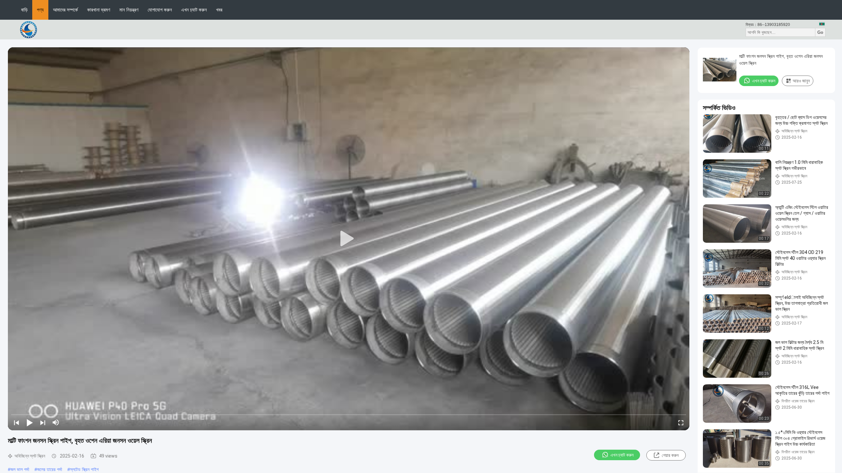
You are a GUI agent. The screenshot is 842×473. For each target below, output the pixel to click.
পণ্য (40, 9)
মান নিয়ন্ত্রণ (128, 9)
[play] (348, 239)
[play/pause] (29, 422)
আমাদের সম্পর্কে (65, 9)
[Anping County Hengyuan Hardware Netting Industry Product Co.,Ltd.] (29, 29)
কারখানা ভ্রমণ (98, 9)
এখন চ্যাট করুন (194, 9)
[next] (42, 422)
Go (820, 32)
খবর (219, 9)
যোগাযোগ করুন (160, 9)
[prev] (16, 422)
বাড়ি (24, 9)
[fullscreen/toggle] (680, 422)
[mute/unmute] (55, 422)
